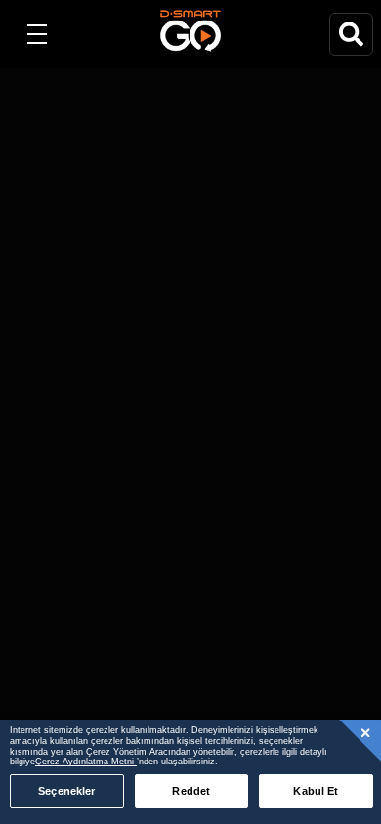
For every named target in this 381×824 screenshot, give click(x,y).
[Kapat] (366, 732)
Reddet (191, 791)
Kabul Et (315, 791)
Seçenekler (66, 791)
